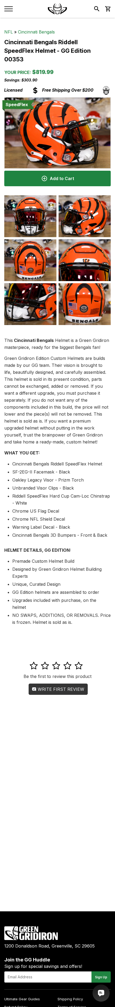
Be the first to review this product (57, 676)
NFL (8, 32)
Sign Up (101, 977)
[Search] (96, 8)
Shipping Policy (70, 999)
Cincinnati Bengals (36, 32)
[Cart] (107, 9)
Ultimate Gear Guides (22, 999)
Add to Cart (62, 178)
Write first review (60, 689)
